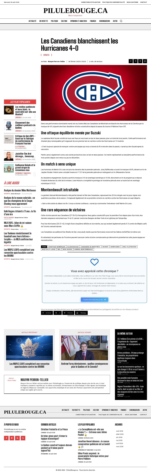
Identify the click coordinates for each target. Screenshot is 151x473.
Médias (18, 117)
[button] (121, 20)
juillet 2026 (119, 434)
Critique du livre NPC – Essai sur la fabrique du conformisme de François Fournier (25, 140)
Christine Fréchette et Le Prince (54, 429)
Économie (119, 348)
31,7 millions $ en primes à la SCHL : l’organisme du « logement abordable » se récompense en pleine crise (130, 343)
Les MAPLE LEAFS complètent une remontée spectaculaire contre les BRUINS (19, 252)
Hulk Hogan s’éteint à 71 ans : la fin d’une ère (20, 213)
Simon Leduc (15, 229)
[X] (135, 61)
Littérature (20, 146)
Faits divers (9, 217)
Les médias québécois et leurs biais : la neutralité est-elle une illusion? (25, 110)
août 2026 (119, 431)
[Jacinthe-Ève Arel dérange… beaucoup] (9, 156)
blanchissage (73, 247)
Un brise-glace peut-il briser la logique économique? (54, 437)
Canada (119, 362)
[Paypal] (12, 438)
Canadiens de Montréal (90, 247)
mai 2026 (119, 440)
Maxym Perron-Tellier (21, 217)
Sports (7, 193)
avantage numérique (56, 247)
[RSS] (17, 438)
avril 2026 (119, 443)
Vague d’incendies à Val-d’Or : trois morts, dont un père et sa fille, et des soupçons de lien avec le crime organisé (130, 390)
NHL (59, 249)
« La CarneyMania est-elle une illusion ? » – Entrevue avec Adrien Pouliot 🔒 (92, 432)
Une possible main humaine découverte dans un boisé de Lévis (130, 379)
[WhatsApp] (145, 61)
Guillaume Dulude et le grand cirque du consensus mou (25, 167)
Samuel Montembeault (83, 249)
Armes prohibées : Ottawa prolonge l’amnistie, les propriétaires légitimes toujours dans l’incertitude (130, 356)
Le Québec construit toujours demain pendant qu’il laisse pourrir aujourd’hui (56, 448)
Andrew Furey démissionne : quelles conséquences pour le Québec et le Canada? (84, 365)
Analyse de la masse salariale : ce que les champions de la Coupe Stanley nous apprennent (19, 200)
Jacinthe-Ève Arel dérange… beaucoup (24, 155)
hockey (105, 247)
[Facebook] (131, 61)
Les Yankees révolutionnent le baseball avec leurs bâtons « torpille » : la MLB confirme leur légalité (18, 238)
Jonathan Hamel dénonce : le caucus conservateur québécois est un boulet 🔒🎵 (94, 444)
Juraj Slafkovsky (129, 247)
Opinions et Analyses (23, 173)
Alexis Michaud (15, 193)
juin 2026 (119, 437)
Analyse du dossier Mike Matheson (20, 190)
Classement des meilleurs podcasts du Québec (25, 125)
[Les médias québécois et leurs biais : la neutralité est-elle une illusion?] (9, 110)
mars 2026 (119, 446)
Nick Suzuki (67, 249)
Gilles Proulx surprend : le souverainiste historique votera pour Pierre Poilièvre (93, 456)
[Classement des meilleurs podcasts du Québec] (9, 126)
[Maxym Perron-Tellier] (13, 384)
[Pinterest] (140, 61)
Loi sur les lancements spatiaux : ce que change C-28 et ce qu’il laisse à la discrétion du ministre (130, 369)
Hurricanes (115, 247)
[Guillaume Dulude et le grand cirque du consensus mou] (9, 168)
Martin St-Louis (48, 249)
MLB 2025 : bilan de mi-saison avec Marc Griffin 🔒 (17, 224)
